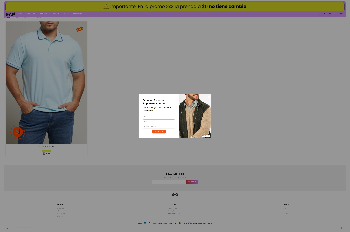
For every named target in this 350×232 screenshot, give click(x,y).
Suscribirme (159, 131)
